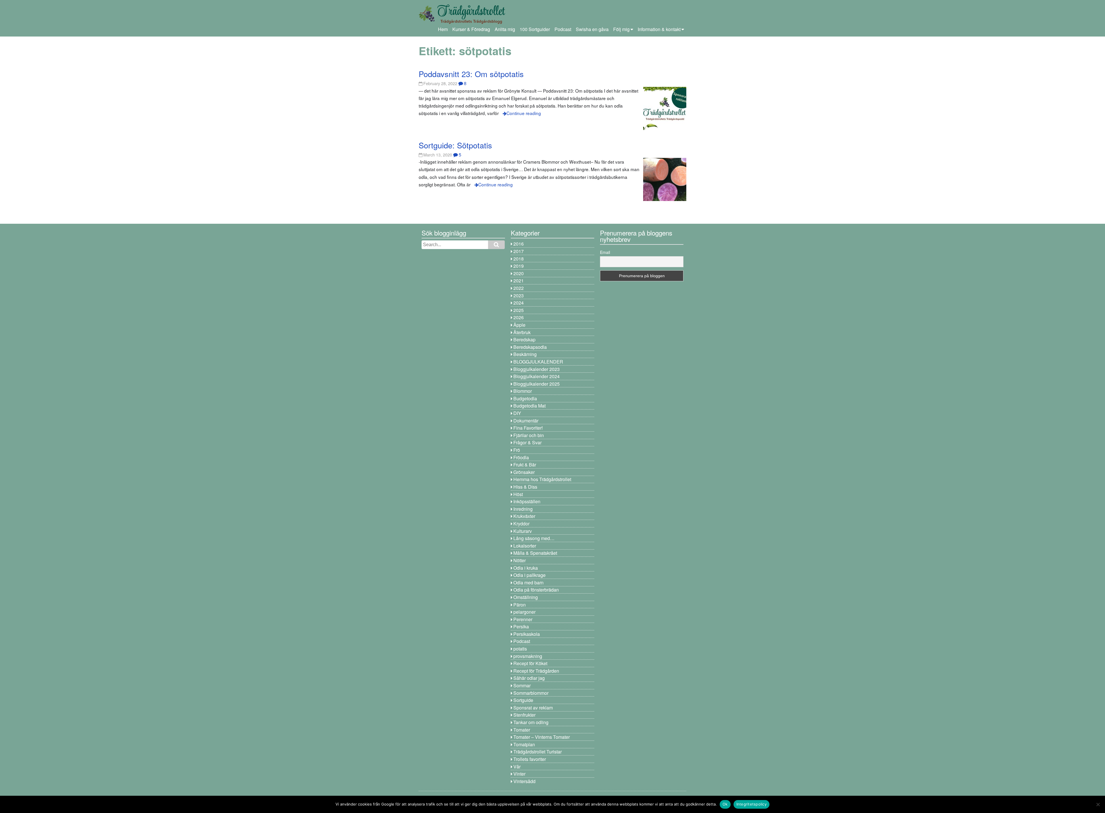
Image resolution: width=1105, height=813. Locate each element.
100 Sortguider (535, 29)
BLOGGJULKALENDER (538, 361)
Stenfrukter (524, 714)
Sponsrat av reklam (533, 707)
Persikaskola (526, 634)
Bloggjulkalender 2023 (536, 369)
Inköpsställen (526, 501)
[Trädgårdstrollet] (462, 21)
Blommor (522, 391)
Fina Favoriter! (528, 427)
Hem (443, 29)
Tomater (521, 729)
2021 (518, 280)
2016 (518, 243)
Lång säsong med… (534, 538)
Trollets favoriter (529, 759)
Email (605, 252)
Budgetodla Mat (529, 405)
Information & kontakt (659, 29)
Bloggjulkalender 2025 (536, 383)
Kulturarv (522, 531)
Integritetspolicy (751, 804)
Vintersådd (524, 781)
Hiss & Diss (525, 486)
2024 (518, 302)
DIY (517, 413)
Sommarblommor (530, 693)
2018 (518, 258)
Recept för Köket (530, 663)
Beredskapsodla (530, 347)
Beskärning (525, 354)
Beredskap (524, 339)
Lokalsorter (524, 545)
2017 (518, 251)
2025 (518, 310)
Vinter (519, 773)
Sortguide (523, 700)
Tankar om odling (530, 722)
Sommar (522, 685)
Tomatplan (524, 744)
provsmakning (527, 656)
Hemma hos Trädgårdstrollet (542, 479)
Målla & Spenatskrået (535, 553)
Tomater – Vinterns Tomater (541, 737)
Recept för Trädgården (536, 670)
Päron (519, 604)
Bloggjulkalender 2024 (536, 376)
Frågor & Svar (527, 442)
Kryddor (521, 523)
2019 (518, 266)
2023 (518, 295)
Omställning (525, 597)
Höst (518, 494)
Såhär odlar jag (529, 678)
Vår (517, 766)
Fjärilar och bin (528, 435)
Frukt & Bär (524, 464)
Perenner (522, 619)
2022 (518, 288)
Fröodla (521, 457)
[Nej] (1098, 804)
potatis (520, 648)
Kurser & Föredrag (471, 29)
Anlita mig (505, 29)
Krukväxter (524, 516)
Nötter (519, 560)
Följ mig (621, 29)
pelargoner (524, 612)
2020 (518, 273)
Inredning (523, 509)
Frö (516, 450)
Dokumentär (525, 420)
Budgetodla (525, 398)
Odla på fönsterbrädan (536, 589)
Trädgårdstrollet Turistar (537, 751)
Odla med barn (528, 582)
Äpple (519, 325)
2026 (518, 317)
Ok (725, 804)
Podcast (563, 29)
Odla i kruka (525, 568)
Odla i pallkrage (529, 575)
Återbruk (522, 332)
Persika (521, 626)
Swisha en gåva (592, 29)
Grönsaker (524, 472)
